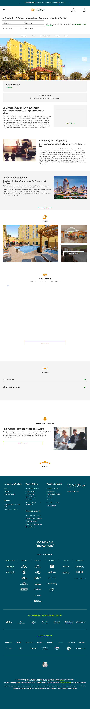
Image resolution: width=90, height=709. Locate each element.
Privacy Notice (30, 491)
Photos (34, 35)
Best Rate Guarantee (32, 488)
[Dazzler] (52, 578)
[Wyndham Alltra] (52, 589)
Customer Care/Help (11, 509)
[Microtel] (24, 578)
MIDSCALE (38, 560)
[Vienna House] (52, 584)
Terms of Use (30, 494)
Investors (49, 497)
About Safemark (31, 497)
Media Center (51, 491)
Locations (7, 491)
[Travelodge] (24, 589)
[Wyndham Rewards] (45, 544)
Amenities (57, 35)
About (6, 488)
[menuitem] (4, 9)
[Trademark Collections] (66, 572)
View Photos (73, 253)
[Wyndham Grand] (79, 578)
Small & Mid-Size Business (34, 524)
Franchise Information (53, 494)
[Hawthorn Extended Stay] (10, 566)
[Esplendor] (52, 572)
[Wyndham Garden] (38, 578)
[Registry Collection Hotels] (79, 566)
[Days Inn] (24, 566)
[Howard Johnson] (24, 584)
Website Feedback (73, 491)
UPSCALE (66, 560)
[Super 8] (24, 572)
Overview (24, 35)
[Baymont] (38, 589)
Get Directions (45, 343)
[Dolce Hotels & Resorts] (79, 572)
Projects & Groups (31, 521)
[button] (19, 3)
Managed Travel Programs (34, 518)
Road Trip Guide (10, 494)
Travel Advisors (30, 527)
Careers (49, 500)
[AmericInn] (38, 584)
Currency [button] (84, 20)
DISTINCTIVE (80, 560)
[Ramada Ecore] (38, 601)
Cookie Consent (30, 500)
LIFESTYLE (52, 560)
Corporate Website (53, 488)
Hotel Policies (70, 123)
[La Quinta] (38, 566)
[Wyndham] (66, 566)
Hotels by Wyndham (45, 554)
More (66, 35)
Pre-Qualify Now (61, 3)
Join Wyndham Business (33, 515)
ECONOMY (24, 560)
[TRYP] (52, 566)
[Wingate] (38, 572)
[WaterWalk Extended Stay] (10, 572)
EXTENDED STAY (10, 560)
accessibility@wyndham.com (65, 682)
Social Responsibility (53, 502)
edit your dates (78, 24)
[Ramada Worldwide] (38, 595)
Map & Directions (45, 35)
